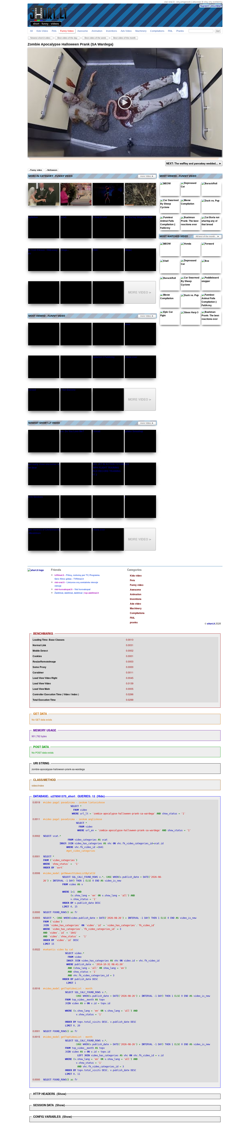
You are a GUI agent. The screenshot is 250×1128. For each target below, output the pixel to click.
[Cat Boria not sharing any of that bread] (211, 221)
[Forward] (208, 244)
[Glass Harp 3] (189, 313)
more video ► (147, 176)
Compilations (157, 31)
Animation (97, 31)
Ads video (126, 31)
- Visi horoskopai (72, 589)
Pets (54, 31)
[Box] (205, 261)
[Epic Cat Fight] (169, 314)
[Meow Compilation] (190, 202)
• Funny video (35, 170)
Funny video (67, 31)
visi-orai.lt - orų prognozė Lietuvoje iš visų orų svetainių (193, 1)
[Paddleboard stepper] (211, 280)
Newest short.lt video (40, 38)
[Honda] (186, 244)
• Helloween (51, 170)
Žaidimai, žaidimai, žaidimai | (76, 592)
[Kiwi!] (164, 261)
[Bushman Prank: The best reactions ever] (190, 221)
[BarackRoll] (209, 184)
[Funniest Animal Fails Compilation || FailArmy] (169, 223)
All (31, 31)
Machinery (140, 31)
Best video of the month (124, 38)
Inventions (111, 31)
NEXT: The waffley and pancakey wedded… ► (193, 163)
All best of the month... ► (207, 236)
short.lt (211, 623)
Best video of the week (95, 38)
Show (61, 1094)
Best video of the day (67, 38)
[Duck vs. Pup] (210, 201)
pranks (180, 31)
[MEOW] (165, 184)
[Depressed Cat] (190, 185)
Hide (101, 796)
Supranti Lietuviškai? (211, 5)
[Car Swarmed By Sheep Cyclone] (169, 204)
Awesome (82, 31)
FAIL (170, 31)
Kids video (42, 31)
